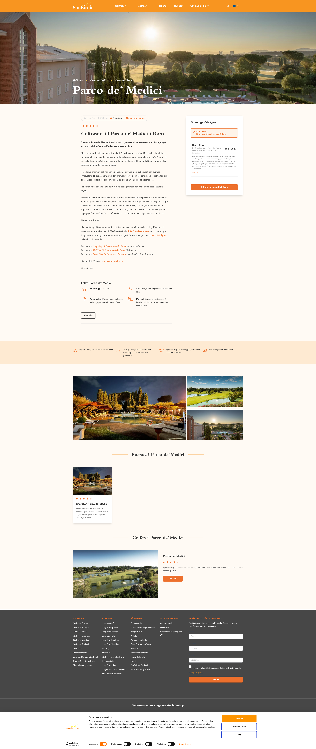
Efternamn (193, 655)
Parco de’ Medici (174, 556)
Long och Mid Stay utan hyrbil (85, 657)
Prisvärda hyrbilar (80, 653)
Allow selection (239, 727)
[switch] (127, 744)
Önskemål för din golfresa (84, 661)
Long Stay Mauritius (110, 644)
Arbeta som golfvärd (139, 653)
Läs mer (195, 173)
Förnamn (192, 643)
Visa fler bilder (129, 408)
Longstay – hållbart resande (113, 670)
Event (133, 661)
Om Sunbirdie (198, 6)
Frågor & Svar (136, 632)
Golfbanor (77, 649)
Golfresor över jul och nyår (113, 657)
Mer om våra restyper (135, 118)
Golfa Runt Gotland (139, 665)
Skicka (216, 679)
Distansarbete (108, 661)
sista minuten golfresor (112, 261)
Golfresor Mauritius (81, 640)
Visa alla (88, 315)
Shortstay (106, 653)
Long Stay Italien (109, 636)
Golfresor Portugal (81, 628)
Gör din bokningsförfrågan (214, 187)
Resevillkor (164, 628)
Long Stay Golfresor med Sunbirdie (109, 246)
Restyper (142, 6)
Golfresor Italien (99, 80)
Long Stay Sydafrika (110, 640)
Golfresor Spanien (80, 623)
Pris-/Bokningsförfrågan (141, 644)
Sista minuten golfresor (82, 665)
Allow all (239, 718)
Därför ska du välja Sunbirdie (143, 628)
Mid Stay (105, 649)
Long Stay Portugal (110, 632)
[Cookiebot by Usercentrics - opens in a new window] (72, 744)
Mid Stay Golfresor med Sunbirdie (109, 250)
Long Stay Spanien (110, 628)
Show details (184, 744)
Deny (239, 735)
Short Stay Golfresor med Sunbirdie (110, 254)
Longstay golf (108, 623)
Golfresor (121, 6)
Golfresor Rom (123, 80)
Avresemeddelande (139, 640)
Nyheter (178, 6)
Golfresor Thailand (81, 644)
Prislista (162, 6)
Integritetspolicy (166, 623)
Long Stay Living (109, 665)
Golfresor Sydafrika (81, 636)
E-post (191, 631)
